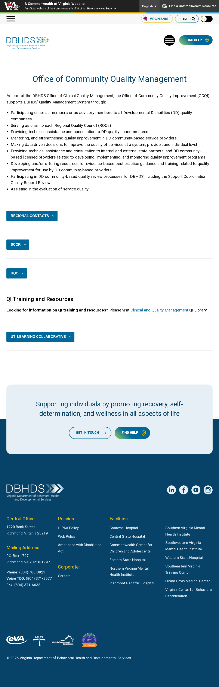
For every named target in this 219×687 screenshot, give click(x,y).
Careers (64, 576)
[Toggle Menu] (169, 40)
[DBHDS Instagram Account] (208, 489)
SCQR (16, 244)
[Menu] (10, 18)
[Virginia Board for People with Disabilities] (89, 641)
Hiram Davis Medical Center (187, 581)
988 (159, 19)
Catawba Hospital (124, 528)
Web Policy (66, 536)
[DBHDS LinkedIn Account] (171, 489)
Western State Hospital (184, 557)
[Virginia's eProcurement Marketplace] (17, 641)
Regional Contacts (30, 216)
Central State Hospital (127, 536)
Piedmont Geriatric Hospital (132, 583)
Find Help (194, 40)
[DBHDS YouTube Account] (195, 489)
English (149, 6)
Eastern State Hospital (128, 560)
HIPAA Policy (68, 528)
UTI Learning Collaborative (38, 336)
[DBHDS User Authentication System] (39, 641)
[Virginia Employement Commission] (62, 641)
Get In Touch (87, 433)
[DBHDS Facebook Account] (183, 489)
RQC (14, 273)
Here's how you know (99, 8)
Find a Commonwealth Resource (192, 6)
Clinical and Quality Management (159, 310)
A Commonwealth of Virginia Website (55, 4)
